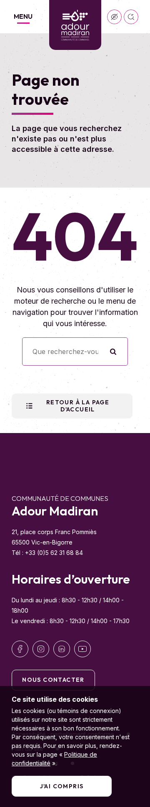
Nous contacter (53, 679)
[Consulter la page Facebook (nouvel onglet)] (20, 649)
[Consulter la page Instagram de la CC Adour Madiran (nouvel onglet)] (40, 649)
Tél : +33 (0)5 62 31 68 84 (47, 552)
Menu (23, 16)
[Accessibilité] (114, 17)
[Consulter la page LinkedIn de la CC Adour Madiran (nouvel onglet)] (61, 649)
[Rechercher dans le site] (131, 17)
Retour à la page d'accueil (77, 406)
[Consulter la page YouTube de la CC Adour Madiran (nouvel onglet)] (82, 649)
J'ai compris (62, 786)
